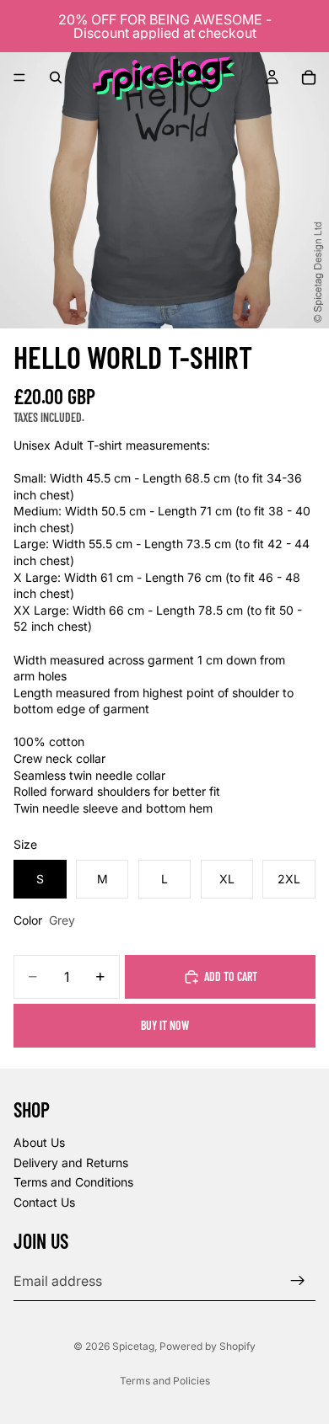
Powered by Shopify (207, 1346)
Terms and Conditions (73, 1182)
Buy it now (165, 1025)
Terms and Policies (165, 1380)
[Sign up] (298, 1281)
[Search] (55, 77)
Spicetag (133, 1346)
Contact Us (44, 1202)
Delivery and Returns (70, 1162)
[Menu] (19, 77)
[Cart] (308, 77)
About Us (39, 1142)
